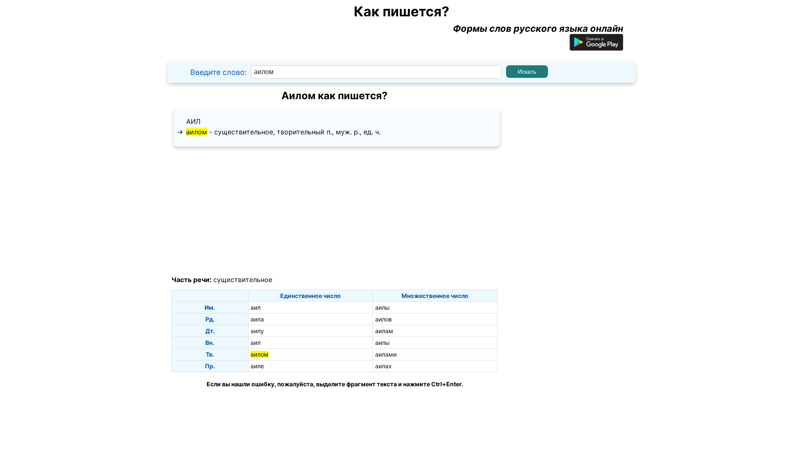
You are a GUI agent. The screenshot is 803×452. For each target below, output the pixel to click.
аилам (384, 330)
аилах (383, 366)
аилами (385, 354)
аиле (257, 366)
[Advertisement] (334, 211)
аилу (257, 330)
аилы (382, 307)
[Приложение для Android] (596, 47)
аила (257, 319)
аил (193, 121)
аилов (383, 319)
